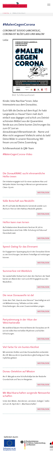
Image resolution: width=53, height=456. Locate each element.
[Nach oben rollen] (46, 449)
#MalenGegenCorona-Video (17, 154)
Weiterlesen (43, 193)
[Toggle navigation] (48, 4)
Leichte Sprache (11, 6)
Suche (22, 6)
